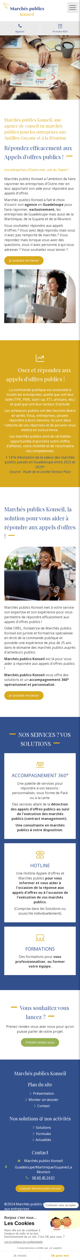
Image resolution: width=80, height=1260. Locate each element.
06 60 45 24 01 (43, 1177)
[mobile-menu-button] (72, 7)
